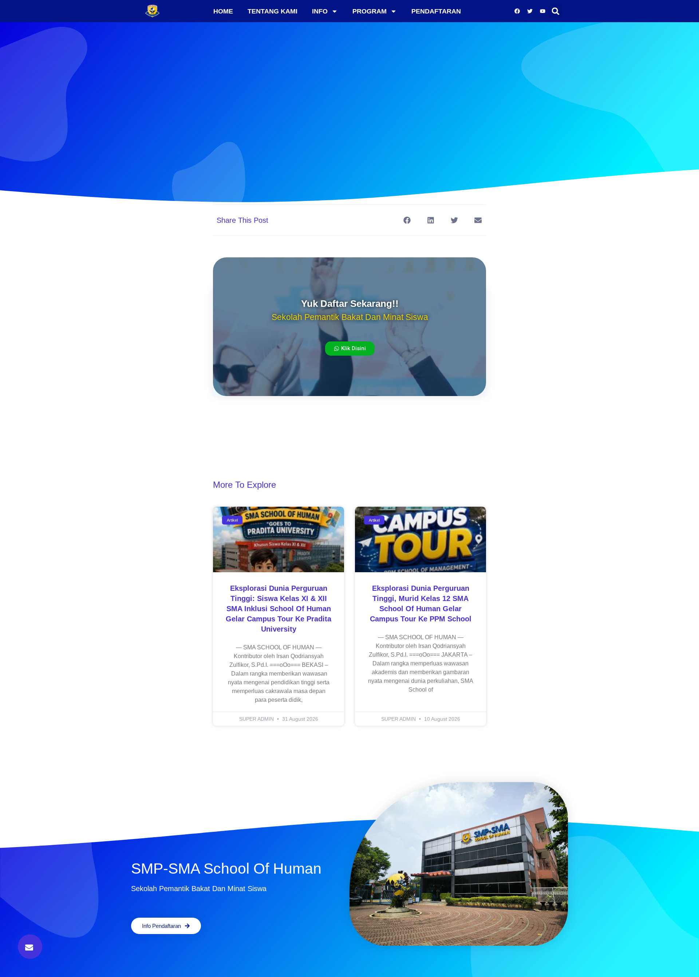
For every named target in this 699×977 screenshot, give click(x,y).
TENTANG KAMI (272, 11)
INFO (320, 11)
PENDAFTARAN (436, 11)
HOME (223, 11)
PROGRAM (369, 11)
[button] (555, 11)
